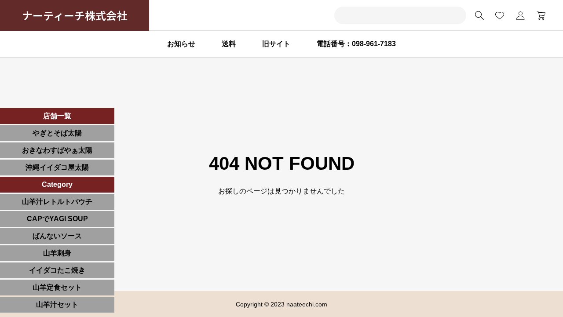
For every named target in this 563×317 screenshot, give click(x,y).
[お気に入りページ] (500, 15)
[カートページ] (538, 15)
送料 (229, 43)
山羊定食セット (57, 287)
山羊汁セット (57, 304)
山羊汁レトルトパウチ (57, 201)
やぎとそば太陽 (57, 133)
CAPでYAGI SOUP (57, 218)
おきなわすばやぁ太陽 (57, 150)
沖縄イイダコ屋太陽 (57, 167)
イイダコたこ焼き (57, 270)
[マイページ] (520, 15)
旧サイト (276, 43)
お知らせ (181, 43)
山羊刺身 (57, 253)
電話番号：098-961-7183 (356, 43)
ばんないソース (57, 236)
